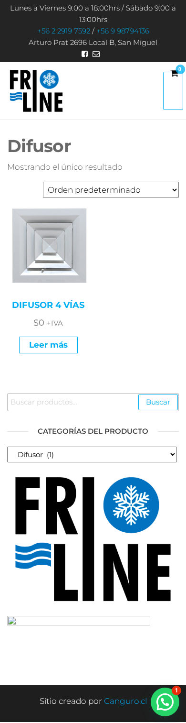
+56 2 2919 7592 (63, 30)
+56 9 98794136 (122, 30)
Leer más (48, 345)
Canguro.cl (125, 701)
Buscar (158, 401)
